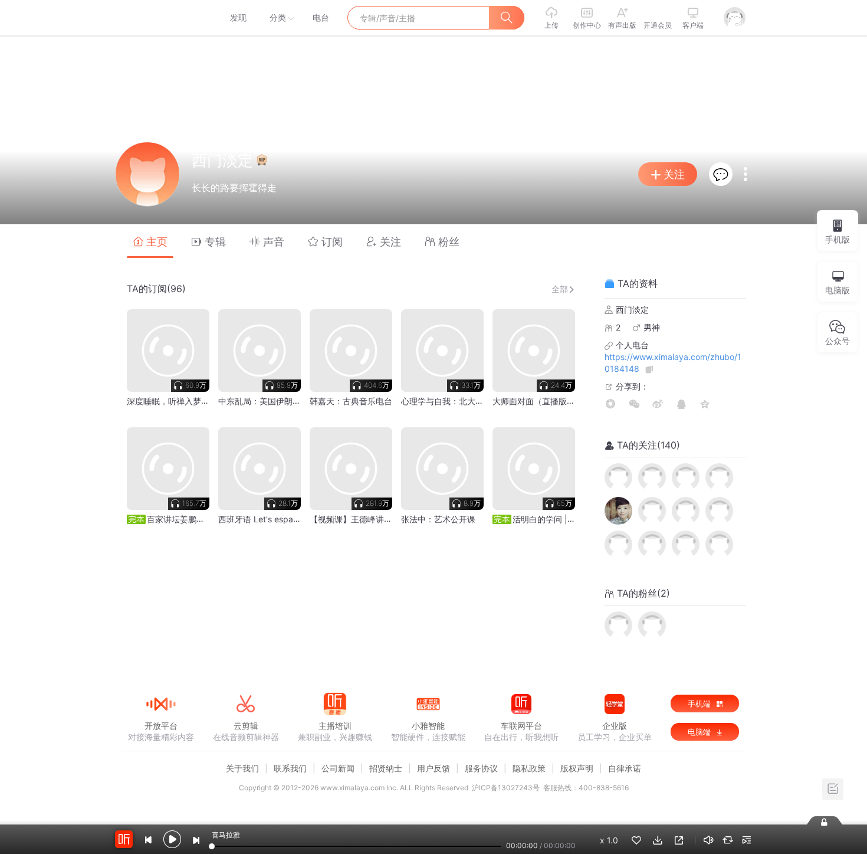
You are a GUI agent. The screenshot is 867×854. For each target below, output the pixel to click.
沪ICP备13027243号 (506, 787)
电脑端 (700, 732)
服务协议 (481, 768)
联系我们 (290, 768)
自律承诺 (624, 768)
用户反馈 (433, 768)
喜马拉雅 (160, 17)
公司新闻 (337, 768)
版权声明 (576, 768)
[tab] (150, 241)
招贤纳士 (385, 768)
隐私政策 (529, 768)
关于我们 (242, 768)
